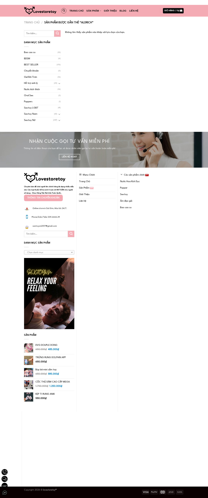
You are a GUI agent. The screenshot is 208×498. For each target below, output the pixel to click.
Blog (123, 10)
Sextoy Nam (30, 114)
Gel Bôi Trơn (30, 77)
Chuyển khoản (31, 71)
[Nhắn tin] (5, 479)
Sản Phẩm (92, 10)
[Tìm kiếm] (63, 10)
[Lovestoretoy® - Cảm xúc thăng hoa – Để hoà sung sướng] (40, 10)
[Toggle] (59, 83)
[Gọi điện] (5, 472)
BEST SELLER (31, 65)
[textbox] (48, 252)
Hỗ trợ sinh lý (31, 83)
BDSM (27, 58)
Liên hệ (134, 10)
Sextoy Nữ (29, 120)
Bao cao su (29, 52)
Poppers (28, 101)
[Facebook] (5, 493)
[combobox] (49, 252)
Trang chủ (76, 10)
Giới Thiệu (110, 10)
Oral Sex (28, 95)
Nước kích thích (32, 89)
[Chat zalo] (5, 486)
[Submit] (57, 33)
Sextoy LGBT (31, 108)
